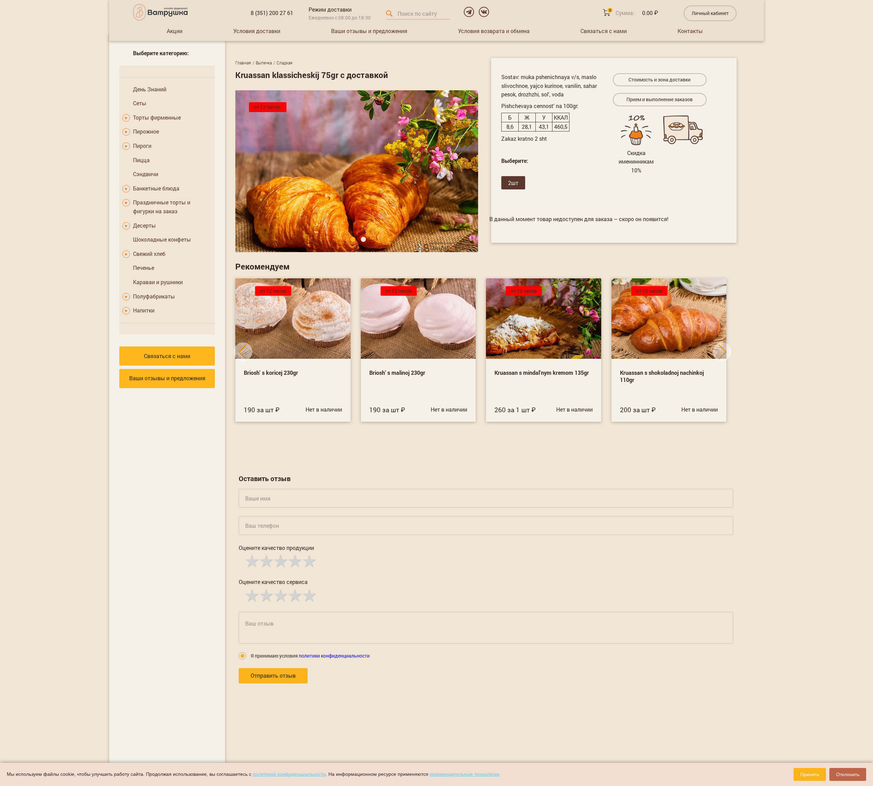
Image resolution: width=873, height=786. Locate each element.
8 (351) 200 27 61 (272, 12)
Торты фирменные (157, 117)
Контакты (690, 30)
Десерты (144, 225)
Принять (809, 774)
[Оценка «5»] (308, 560)
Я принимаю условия (310, 655)
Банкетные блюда (156, 188)
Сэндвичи (145, 174)
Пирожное (146, 131)
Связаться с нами (603, 30)
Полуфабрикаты (154, 296)
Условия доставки (256, 30)
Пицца (141, 160)
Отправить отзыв (273, 675)
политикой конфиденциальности (289, 774)
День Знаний (149, 89)
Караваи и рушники (158, 282)
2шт (513, 182)
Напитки (143, 310)
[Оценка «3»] (280, 560)
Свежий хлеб (149, 253)
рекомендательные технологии (465, 774)
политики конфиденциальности (334, 655)
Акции (174, 30)
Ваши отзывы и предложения (369, 30)
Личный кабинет (710, 13)
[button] (352, 239)
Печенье (143, 267)
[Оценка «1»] (251, 560)
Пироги (142, 145)
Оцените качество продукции (276, 547)
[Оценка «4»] (294, 560)
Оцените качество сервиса (273, 581)
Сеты (139, 103)
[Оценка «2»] (265, 560)
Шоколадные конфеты (162, 239)
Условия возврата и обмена (494, 30)
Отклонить (847, 774)
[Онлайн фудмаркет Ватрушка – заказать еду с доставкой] (160, 12)
